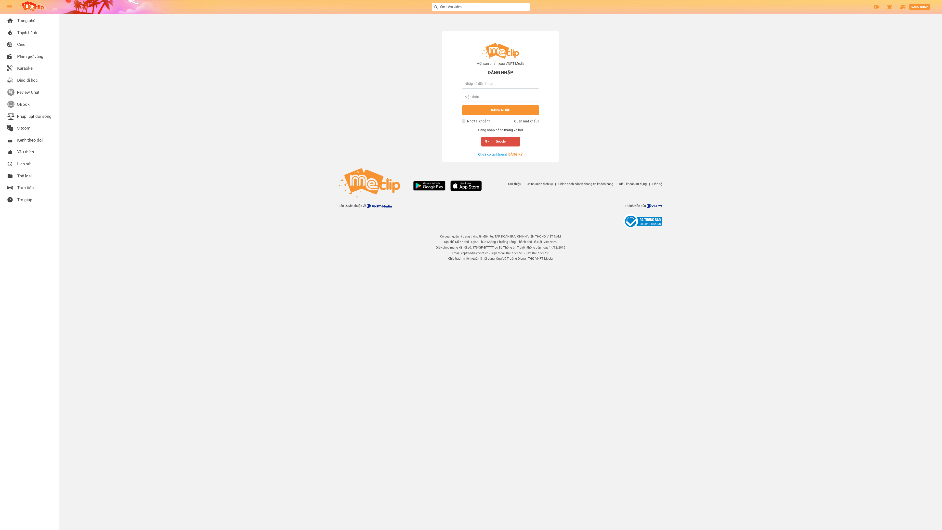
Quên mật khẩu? (526, 121)
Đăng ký (515, 154)
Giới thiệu (514, 184)
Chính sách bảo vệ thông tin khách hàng (585, 184)
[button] (876, 7)
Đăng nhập (919, 7)
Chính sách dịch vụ (540, 184)
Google (501, 141)
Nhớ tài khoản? (478, 121)
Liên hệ (657, 184)
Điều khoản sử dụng (633, 184)
